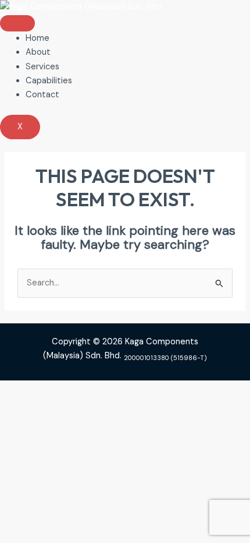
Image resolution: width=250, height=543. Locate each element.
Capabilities (49, 80)
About (38, 52)
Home (37, 38)
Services (42, 66)
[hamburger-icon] (17, 23)
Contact (42, 94)
